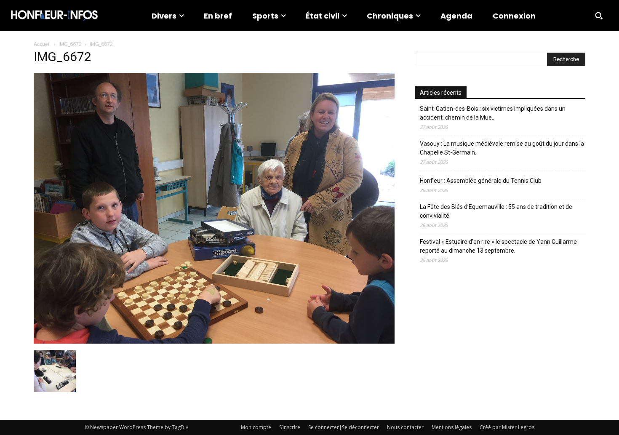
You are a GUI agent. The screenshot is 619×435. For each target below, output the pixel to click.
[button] (599, 15)
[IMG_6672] (214, 341)
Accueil (42, 44)
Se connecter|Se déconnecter (343, 427)
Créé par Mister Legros (507, 427)
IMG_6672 (70, 44)
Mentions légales (452, 427)
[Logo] (54, 15)
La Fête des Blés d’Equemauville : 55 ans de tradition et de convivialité (496, 211)
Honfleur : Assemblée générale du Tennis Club (481, 180)
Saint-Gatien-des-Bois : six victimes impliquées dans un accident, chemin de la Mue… (493, 113)
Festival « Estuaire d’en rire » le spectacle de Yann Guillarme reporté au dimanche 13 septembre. (498, 246)
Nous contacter (405, 427)
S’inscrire (289, 427)
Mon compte (256, 427)
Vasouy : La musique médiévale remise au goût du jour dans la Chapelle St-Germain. (502, 148)
